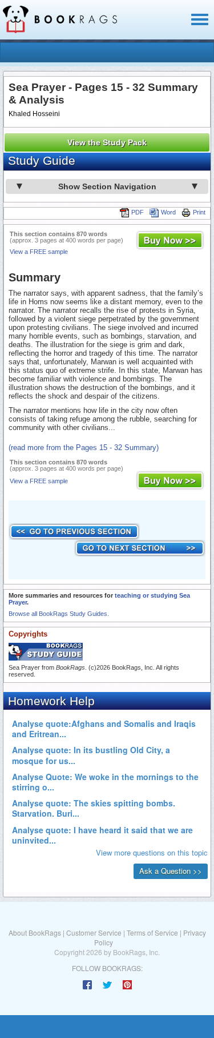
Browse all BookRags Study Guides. (59, 613)
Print (199, 212)
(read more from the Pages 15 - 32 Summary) (84, 447)
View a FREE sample (39, 251)
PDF (137, 212)
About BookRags (35, 932)
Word (168, 212)
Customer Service (94, 932)
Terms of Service (152, 932)
